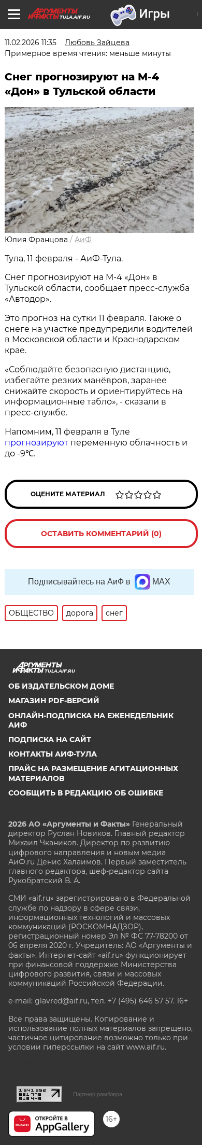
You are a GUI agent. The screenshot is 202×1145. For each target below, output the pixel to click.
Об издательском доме (61, 686)
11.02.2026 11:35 (30, 42)
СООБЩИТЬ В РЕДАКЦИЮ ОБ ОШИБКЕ (85, 793)
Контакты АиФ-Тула (52, 754)
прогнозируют (36, 443)
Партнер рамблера (97, 1094)
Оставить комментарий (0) (101, 533)
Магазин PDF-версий (53, 700)
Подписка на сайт (49, 739)
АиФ (83, 239)
